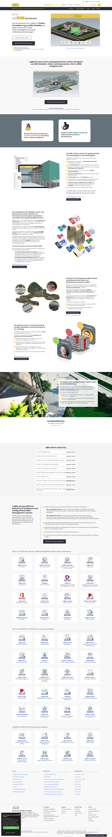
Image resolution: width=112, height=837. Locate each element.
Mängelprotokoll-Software (50, 787)
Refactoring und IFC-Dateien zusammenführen (90, 644)
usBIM (27, 8)
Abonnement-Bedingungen (69, 832)
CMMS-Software (90, 741)
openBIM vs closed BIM (18, 777)
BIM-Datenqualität (22, 715)
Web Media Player (44, 602)
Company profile (92, 809)
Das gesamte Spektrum (49, 820)
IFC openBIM (29, 812)
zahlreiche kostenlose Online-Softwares (30, 49)
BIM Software (47, 5)
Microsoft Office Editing (22, 602)
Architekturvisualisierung (19, 789)
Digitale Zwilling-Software (50, 774)
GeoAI (14, 787)
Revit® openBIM (90, 618)
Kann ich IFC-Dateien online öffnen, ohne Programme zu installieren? (54, 480)
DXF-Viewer (78, 782)
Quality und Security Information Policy (83, 833)
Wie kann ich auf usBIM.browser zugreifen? (47, 464)
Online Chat (90, 566)
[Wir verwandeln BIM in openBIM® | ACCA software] (16, 807)
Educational (77, 811)
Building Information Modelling (20, 774)
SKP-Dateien (73, 388)
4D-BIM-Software (44, 643)
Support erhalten (80, 8)
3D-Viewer (77, 794)
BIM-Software (15, 8)
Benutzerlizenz (60, 832)
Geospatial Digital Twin (67, 759)
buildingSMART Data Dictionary (44, 697)
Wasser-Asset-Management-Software (53, 794)
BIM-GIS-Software (44, 584)
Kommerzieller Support (93, 817)
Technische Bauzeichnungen (90, 697)
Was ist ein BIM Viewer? (42, 476)
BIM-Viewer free (25, 264)
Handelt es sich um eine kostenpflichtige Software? (50, 460)
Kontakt (90, 819)
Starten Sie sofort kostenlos (24, 43)
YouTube (17, 824)
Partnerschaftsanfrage (93, 811)
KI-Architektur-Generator (90, 759)
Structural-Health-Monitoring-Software (53, 779)
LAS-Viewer (78, 791)
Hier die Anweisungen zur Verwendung (75, 48)
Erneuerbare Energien (48, 818)
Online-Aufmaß (90, 602)
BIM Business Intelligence (67, 716)
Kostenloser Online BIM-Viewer (73, 315)
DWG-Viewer (72, 386)
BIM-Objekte (67, 618)
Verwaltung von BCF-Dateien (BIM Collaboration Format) (67, 584)
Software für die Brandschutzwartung (22, 760)
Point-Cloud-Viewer (80, 779)
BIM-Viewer (22, 566)
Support (64, 5)
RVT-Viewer (78, 787)
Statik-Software (47, 813)
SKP (33, 221)
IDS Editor (45, 618)
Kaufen (98, 8)
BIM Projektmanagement (49, 809)
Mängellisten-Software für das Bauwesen (54, 789)
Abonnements (78, 813)
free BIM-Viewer (26, 356)
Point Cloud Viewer (44, 566)
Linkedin (21, 824)
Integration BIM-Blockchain (67, 678)
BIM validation (67, 643)
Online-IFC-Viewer (79, 774)
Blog (76, 815)
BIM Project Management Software (44, 679)
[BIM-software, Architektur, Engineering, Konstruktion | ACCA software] (15, 5)
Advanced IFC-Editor (22, 661)
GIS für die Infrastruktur (18, 791)
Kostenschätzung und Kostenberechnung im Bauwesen (51, 815)
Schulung (70, 5)
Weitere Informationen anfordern (96, 835)
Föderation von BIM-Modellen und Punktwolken (67, 566)
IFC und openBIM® (17, 782)
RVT (27, 221)
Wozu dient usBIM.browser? (43, 452)
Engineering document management (44, 742)
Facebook (13, 824)
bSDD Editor (22, 618)
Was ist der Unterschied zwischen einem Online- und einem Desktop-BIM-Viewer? (55, 489)
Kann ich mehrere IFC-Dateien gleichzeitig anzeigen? (50, 485)
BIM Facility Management (22, 678)
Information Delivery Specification (67, 698)
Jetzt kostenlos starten (73, 199)
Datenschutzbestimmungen (81, 832)
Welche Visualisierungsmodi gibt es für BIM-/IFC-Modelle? (51, 472)
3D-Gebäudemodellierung (50, 811)
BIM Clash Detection (22, 643)
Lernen (88, 8)
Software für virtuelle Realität (51, 784)
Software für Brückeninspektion (51, 782)
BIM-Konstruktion (17, 779)
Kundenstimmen (92, 815)
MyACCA (92, 1)
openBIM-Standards (18, 784)
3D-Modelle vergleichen (90, 678)
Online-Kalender (67, 602)
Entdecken (71, 8)
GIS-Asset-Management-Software (52, 791)
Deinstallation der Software (69, 833)
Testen (93, 8)
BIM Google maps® (44, 716)
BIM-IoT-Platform (44, 661)
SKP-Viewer (78, 789)
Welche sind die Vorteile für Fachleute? (46, 456)
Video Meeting (22, 584)
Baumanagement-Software (67, 741)
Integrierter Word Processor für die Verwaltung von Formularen (90, 584)
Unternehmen (77, 5)
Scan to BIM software (90, 716)
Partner (94, 5)
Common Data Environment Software (22, 742)
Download (77, 809)
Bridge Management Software (44, 759)
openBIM (28, 811)
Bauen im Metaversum (90, 661)
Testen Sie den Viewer (22, 38)
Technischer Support (66, 809)
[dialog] (6, 836)
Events (89, 813)
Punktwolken (47, 777)
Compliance (91, 821)
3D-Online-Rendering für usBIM (67, 661)
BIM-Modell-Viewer (79, 197)
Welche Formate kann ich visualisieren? (46, 468)
